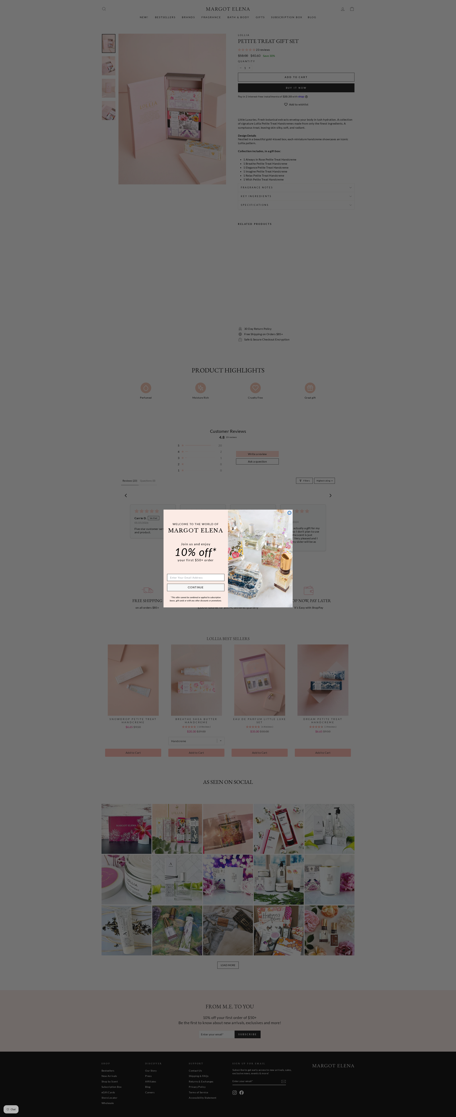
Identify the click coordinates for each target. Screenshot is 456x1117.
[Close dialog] (289, 513)
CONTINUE (196, 587)
